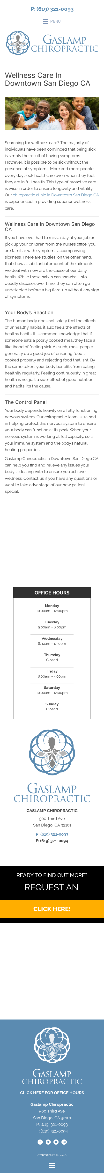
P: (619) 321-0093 (52, 9)
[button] (52, 909)
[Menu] (52, 1165)
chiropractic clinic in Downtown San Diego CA (56, 195)
